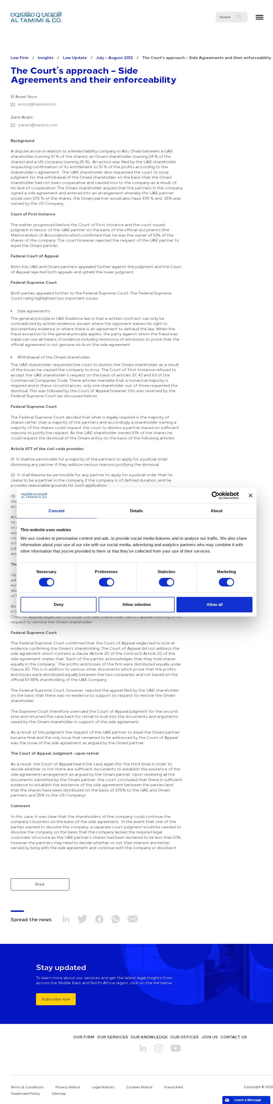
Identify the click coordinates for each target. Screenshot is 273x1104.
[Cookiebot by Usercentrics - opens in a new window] (215, 495)
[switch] (106, 582)
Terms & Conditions (27, 1087)
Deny (58, 604)
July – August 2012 (114, 57)
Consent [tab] (57, 510)
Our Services (112, 1037)
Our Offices (184, 1037)
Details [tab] (136, 510)
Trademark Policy (25, 1093)
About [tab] (216, 510)
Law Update (75, 57)
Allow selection (136, 604)
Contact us (233, 1037)
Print (40, 884)
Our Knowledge (149, 1037)
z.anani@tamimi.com (37, 125)
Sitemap (59, 1093)
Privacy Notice (67, 1087)
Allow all (215, 604)
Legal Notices (103, 1087)
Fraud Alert (173, 1087)
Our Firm (83, 1037)
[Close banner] (250, 495)
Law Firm (20, 57)
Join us (209, 1037)
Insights (46, 57)
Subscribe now (56, 999)
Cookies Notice (139, 1087)
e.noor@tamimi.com (37, 104)
